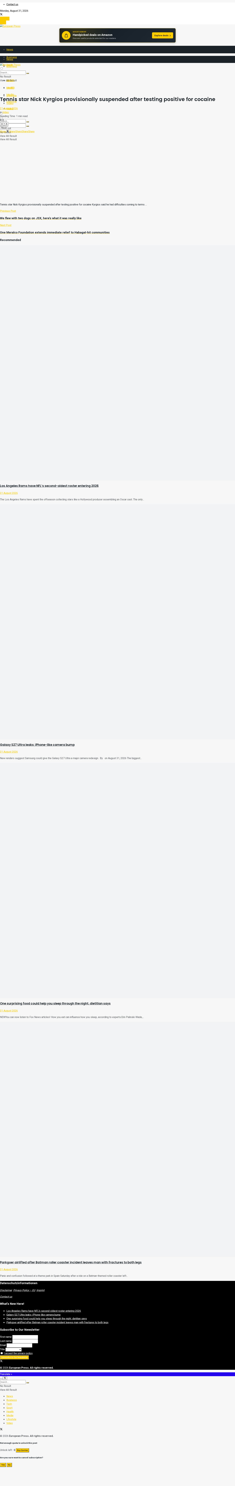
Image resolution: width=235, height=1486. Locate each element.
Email (3, 1345)
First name (6, 1337)
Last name (6, 1341)
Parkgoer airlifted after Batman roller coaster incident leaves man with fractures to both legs (71, 1262)
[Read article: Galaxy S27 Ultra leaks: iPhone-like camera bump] (117, 621)
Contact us (12, 4)
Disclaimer (6, 1290)
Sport (9, 1408)
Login (3, 22)
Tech (9, 1404)
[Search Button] (27, 126)
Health (10, 87)
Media (10, 94)
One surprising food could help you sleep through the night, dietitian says (55, 1003)
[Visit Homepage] (10, 26)
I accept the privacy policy (18, 1353)
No (9, 1464)
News (9, 49)
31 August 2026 (9, 493)
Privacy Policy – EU (24, 1290)
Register (4, 18)
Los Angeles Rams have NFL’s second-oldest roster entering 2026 (49, 486)
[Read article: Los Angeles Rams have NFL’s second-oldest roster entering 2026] (117, 362)
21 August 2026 (9, 108)
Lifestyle (11, 1419)
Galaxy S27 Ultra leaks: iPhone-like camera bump (37, 745)
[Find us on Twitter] (1, 15)
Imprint (40, 1290)
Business (11, 1400)
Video (5, 112)
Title (2, 1349)
